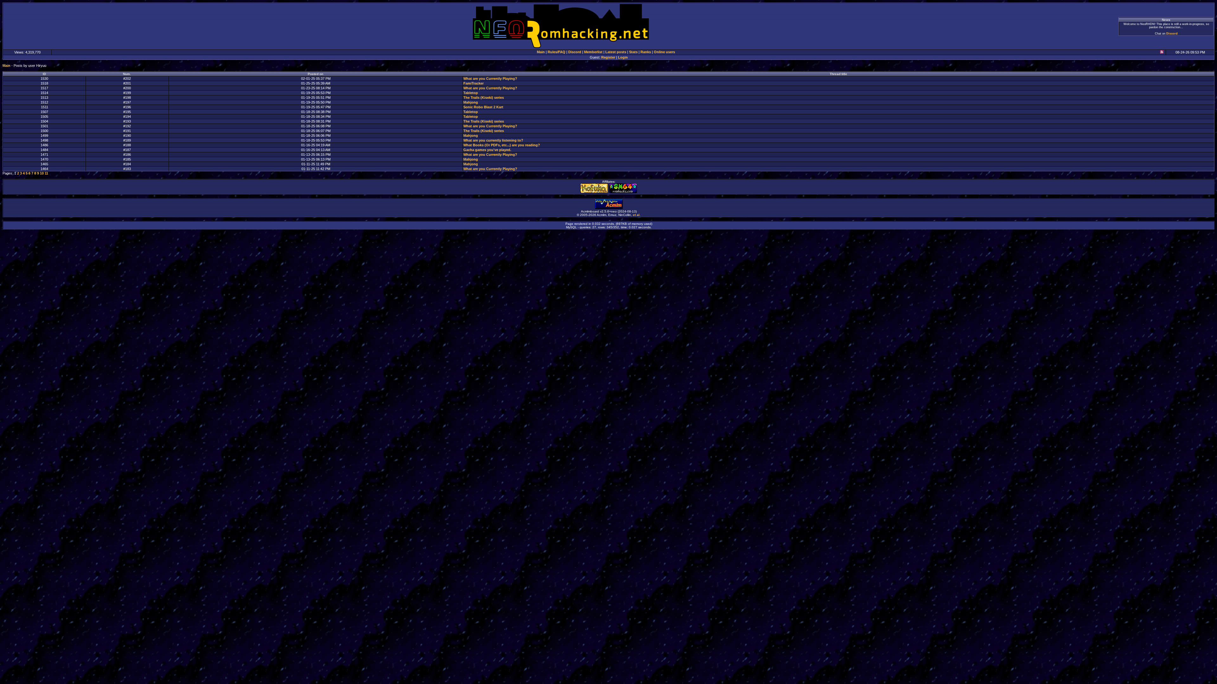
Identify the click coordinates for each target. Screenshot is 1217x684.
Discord (1172, 33)
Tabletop (470, 93)
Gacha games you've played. (487, 150)
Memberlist (593, 52)
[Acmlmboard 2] (609, 208)
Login (623, 57)
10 (42, 173)
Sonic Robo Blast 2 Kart (483, 107)
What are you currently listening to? (493, 140)
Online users (664, 52)
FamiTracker (473, 83)
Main (541, 52)
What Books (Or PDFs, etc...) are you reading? (501, 145)
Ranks (646, 52)
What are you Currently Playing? (490, 78)
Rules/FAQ (556, 52)
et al (636, 215)
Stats (633, 52)
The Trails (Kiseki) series (483, 97)
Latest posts (615, 52)
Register (608, 57)
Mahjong (470, 102)
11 (46, 173)
